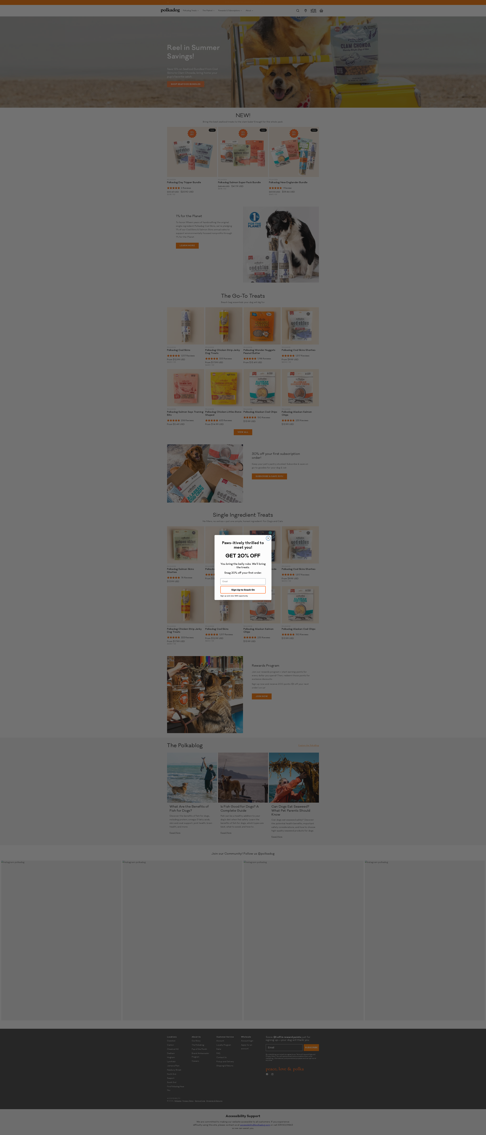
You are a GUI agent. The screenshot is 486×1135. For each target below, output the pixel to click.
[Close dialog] (268, 538)
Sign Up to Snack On (243, 590)
